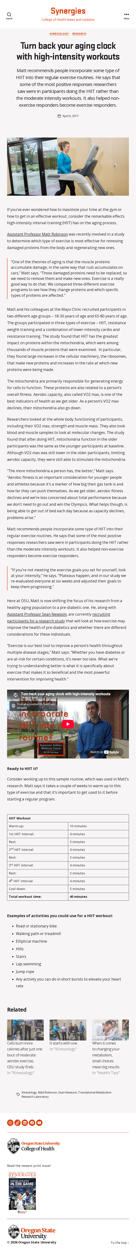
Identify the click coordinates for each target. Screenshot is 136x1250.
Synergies (67, 11)
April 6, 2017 (70, 116)
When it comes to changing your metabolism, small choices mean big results (106, 1055)
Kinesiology (59, 33)
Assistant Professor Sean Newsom (37, 614)
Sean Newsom (67, 1092)
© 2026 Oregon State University (31, 1242)
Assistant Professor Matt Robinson (37, 234)
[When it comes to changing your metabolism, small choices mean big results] (110, 1030)
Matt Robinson (47, 1092)
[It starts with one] (68, 1030)
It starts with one (63, 1043)
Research (79, 33)
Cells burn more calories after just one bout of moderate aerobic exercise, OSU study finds (24, 1055)
